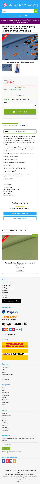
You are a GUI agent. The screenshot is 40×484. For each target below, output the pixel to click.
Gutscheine (5, 400)
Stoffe (3, 390)
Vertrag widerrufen (11, 301)
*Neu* (4, 388)
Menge (6, 102)
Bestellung (5, 290)
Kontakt (4, 372)
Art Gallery (5, 423)
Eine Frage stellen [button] (20, 218)
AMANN (4, 418)
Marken (4, 397)
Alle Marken (5, 430)
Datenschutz (5, 379)
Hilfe (3, 370)
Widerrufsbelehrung (7, 374)
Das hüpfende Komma (23, 470)
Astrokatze (5, 425)
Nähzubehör (5, 395)
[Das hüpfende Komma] (20, 5)
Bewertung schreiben (20, 213)
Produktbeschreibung (10, 125)
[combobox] (20, 11)
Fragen (24, 125)
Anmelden (6, 448)
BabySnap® (5, 427)
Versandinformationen (8, 283)
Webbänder (5, 393)
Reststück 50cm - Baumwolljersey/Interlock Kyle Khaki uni (20, 264)
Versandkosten (17, 89)
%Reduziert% (5, 402)
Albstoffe (4, 413)
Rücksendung (5, 297)
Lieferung (4, 295)
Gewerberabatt (6, 285)
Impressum (5, 367)
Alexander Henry (6, 415)
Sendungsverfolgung (7, 288)
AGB (3, 377)
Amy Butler (5, 420)
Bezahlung (5, 292)
